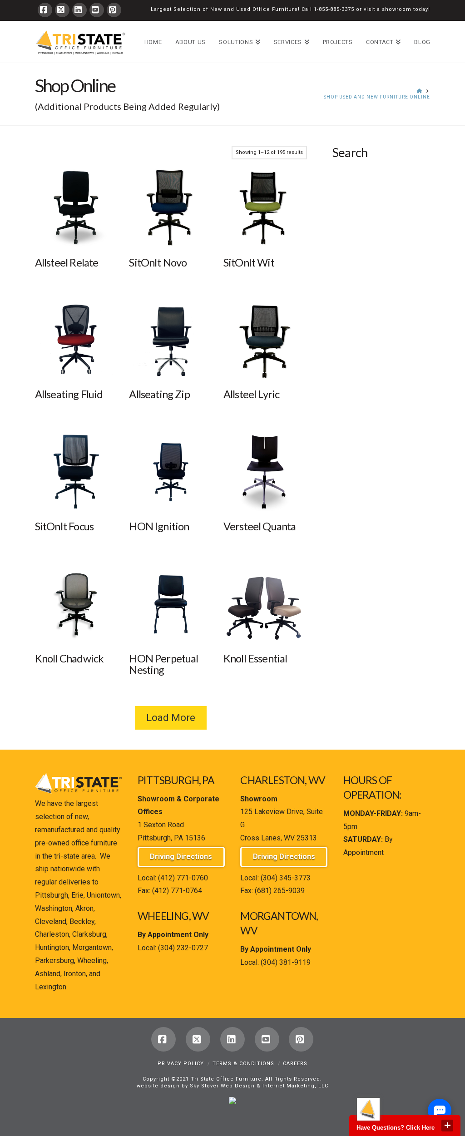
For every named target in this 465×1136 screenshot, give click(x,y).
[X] (62, 10)
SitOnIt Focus (64, 526)
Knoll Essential (255, 658)
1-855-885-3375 (334, 9)
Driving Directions (181, 856)
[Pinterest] (114, 10)
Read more (77, 233)
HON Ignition (159, 526)
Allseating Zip (159, 394)
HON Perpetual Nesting (163, 664)
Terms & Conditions (243, 1064)
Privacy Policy (181, 1064)
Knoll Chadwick (69, 658)
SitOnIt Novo (158, 262)
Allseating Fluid (69, 394)
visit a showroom (387, 9)
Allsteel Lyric (251, 394)
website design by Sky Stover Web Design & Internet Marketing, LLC (232, 1086)
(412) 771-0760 (183, 878)
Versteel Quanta (259, 526)
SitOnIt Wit (248, 262)
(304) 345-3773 (286, 878)
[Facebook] (45, 10)
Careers (295, 1064)
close (447, 1125)
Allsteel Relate (67, 262)
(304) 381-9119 (286, 962)
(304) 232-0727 (183, 947)
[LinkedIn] (79, 10)
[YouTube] (96, 10)
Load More (170, 717)
